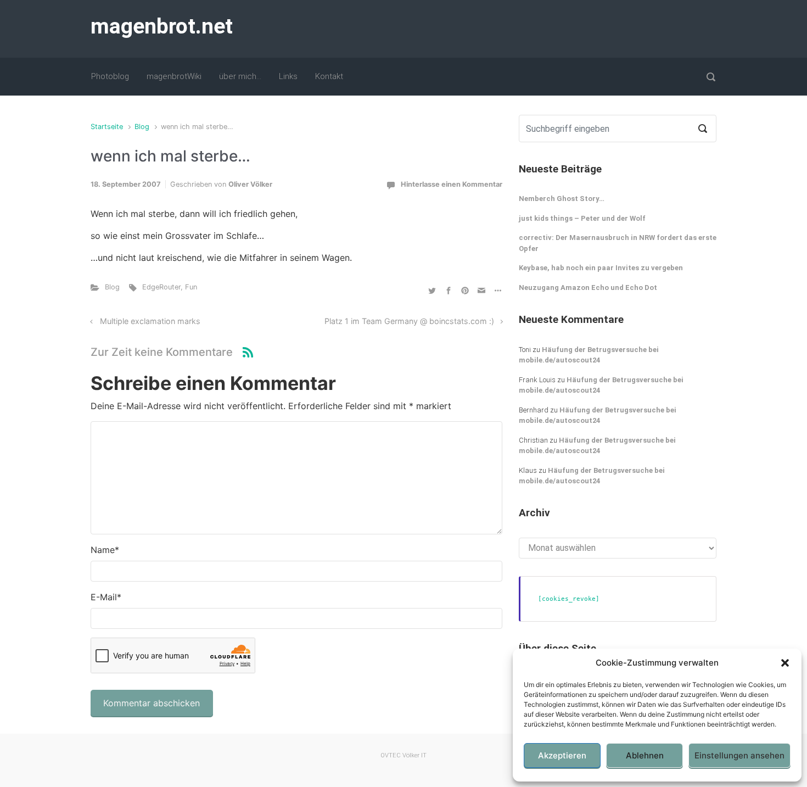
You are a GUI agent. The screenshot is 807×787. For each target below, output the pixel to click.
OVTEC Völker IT (403, 755)
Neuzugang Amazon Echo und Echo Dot (588, 287)
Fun (191, 287)
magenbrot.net (162, 26)
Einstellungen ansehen (739, 755)
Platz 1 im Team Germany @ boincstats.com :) (409, 321)
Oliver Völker (250, 184)
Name (105, 549)
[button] (785, 662)
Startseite (107, 126)
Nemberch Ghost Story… (561, 198)
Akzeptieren (562, 755)
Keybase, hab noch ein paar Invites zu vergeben (601, 268)
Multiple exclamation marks (150, 321)
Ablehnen (645, 755)
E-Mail (106, 596)
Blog (141, 126)
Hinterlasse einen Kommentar (451, 184)
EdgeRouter (161, 287)
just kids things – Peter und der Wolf (582, 218)
